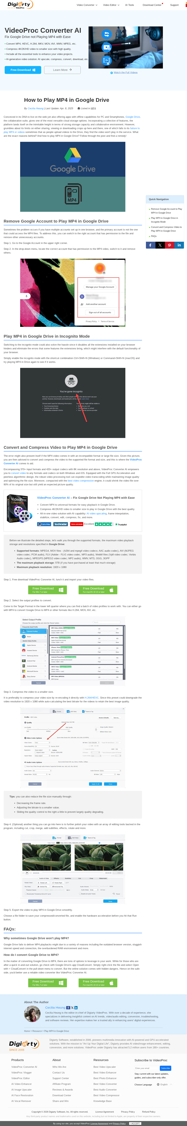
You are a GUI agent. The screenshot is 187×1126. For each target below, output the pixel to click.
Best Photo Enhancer (105, 1078)
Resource (37, 1031)
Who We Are (59, 1067)
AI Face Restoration (22, 1095)
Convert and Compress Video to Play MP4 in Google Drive (166, 229)
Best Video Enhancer (105, 1072)
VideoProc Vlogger (21, 1072)
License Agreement (104, 1112)
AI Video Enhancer (21, 1084)
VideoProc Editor (20, 1078)
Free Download (21, 69)
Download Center (152, 5)
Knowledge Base (103, 1101)
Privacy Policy (128, 1112)
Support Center (60, 1078)
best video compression (81, 480)
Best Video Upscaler (105, 1067)
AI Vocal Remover (21, 1101)
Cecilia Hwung (35, 108)
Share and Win (60, 1101)
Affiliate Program (61, 1084)
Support (174, 5)
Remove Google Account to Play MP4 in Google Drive (166, 211)
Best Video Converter (105, 1084)
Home (27, 1031)
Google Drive (132, 117)
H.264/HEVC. (92, 697)
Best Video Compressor (107, 1095)
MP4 (93, 108)
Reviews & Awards (62, 1089)
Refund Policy (148, 1112)
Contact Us (58, 1072)
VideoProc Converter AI (53, 497)
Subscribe (165, 1068)
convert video (19, 473)
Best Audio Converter (105, 1089)
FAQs (154, 236)
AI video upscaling (97, 513)
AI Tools (129, 5)
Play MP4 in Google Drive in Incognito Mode (164, 220)
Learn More (60, 69)
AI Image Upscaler (21, 1089)
